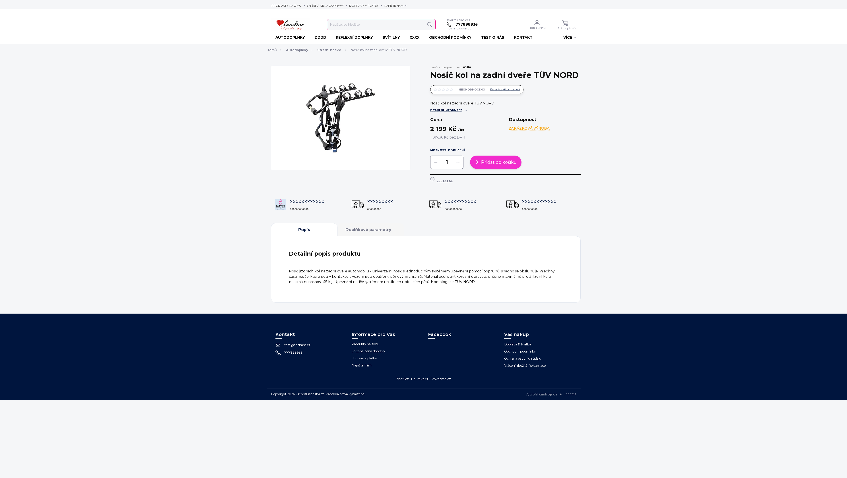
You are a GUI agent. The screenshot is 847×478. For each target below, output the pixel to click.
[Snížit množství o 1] (435, 162)
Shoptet (570, 394)
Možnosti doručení (447, 150)
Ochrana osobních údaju (522, 358)
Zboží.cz (402, 379)
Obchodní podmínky (520, 351)
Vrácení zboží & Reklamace (525, 366)
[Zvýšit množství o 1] (458, 162)
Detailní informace (446, 110)
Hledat (429, 25)
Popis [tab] (304, 229)
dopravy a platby (364, 5)
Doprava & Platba (517, 344)
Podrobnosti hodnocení (505, 89)
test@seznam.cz (297, 345)
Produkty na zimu (286, 5)
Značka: (441, 67)
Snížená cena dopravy (325, 5)
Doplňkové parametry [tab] (368, 229)
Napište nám (393, 5)
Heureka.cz (419, 379)
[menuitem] (290, 37)
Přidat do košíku (499, 162)
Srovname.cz (441, 379)
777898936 (293, 353)
